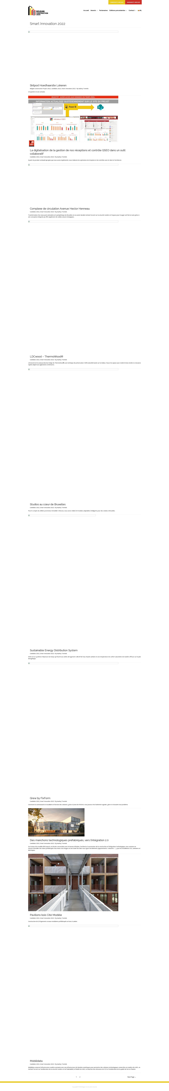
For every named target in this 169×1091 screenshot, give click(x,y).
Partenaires (103, 10)
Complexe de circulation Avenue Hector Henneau (60, 208)
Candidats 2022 (56, 88)
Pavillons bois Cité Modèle (46, 914)
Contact (131, 10)
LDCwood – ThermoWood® (46, 356)
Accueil (86, 10)
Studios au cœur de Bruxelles (48, 504)
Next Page (131, 1077)
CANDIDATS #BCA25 (116, 2)
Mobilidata (36, 1060)
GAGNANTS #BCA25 (133, 2)
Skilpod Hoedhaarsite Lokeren (48, 85)
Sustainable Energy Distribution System (54, 650)
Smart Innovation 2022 (68, 88)
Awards (93, 10)
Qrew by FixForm (40, 798)
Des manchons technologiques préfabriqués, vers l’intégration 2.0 (69, 840)
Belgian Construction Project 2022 (40, 88)
